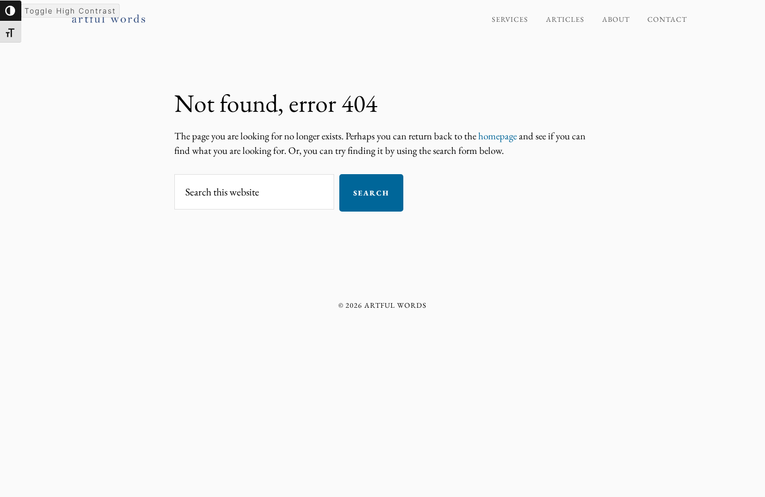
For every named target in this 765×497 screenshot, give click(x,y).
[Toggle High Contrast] (10, 10)
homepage (497, 135)
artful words (164, 14)
